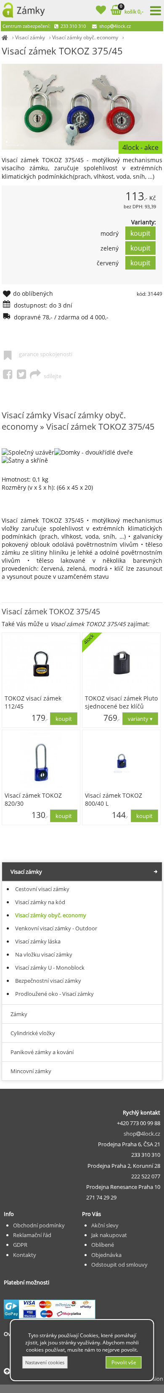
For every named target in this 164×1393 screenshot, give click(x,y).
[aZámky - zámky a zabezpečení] (5, 37)
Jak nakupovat (109, 1235)
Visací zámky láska (38, 941)
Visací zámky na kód (40, 902)
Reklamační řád (32, 1235)
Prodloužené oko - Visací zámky (54, 994)
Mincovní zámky (31, 1071)
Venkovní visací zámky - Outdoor (56, 928)
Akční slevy (105, 1225)
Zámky (19, 1014)
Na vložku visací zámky (43, 954)
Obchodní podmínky (39, 1225)
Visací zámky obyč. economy (85, 37)
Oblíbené (102, 1245)
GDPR (20, 1245)
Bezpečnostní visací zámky (48, 980)
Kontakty (24, 1255)
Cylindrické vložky (33, 1033)
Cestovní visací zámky (42, 889)
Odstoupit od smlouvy (119, 1264)
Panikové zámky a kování (42, 1052)
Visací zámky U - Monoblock (50, 967)
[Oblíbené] (100, 11)
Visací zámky (30, 37)
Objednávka (106, 1255)
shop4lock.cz (114, 26)
